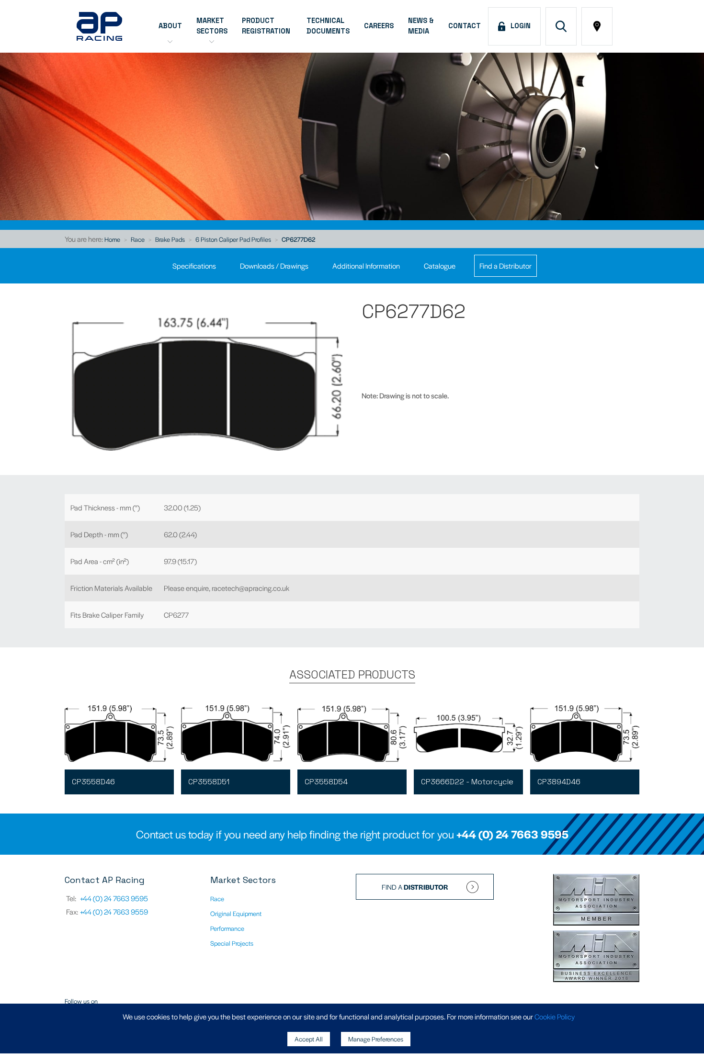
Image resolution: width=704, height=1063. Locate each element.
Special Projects (231, 943)
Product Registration (267, 25)
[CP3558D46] (119, 733)
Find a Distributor (505, 265)
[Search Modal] (561, 26)
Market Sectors (211, 25)
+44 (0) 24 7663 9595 (512, 834)
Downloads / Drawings (274, 265)
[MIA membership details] (596, 900)
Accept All (309, 1038)
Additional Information (366, 265)
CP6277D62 (298, 239)
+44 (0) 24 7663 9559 (114, 911)
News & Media (421, 25)
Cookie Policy (554, 1016)
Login (519, 26)
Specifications (194, 265)
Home (112, 239)
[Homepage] (99, 26)
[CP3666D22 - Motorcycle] (468, 733)
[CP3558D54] (352, 733)
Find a (415, 887)
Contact (464, 26)
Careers (379, 26)
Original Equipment (235, 913)
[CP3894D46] (584, 733)
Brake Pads (170, 239)
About (170, 26)
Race (138, 239)
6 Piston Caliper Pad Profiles (233, 239)
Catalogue (439, 265)
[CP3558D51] (235, 733)
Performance (227, 928)
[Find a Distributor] (597, 26)
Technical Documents (328, 25)
